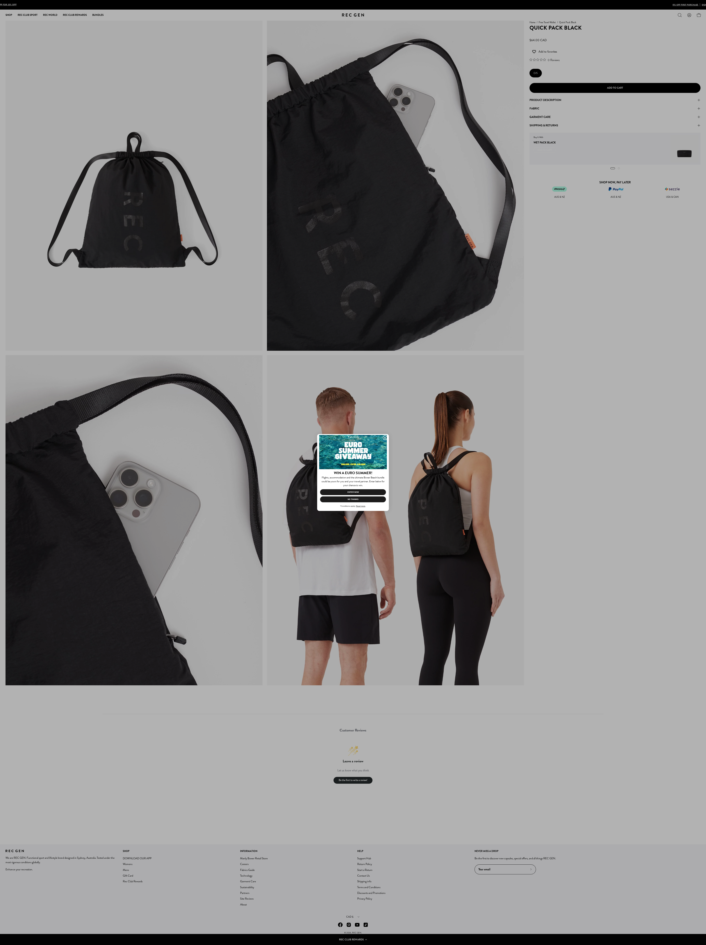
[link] (353, 452)
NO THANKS (353, 499)
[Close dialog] (385, 438)
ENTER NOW (353, 492)
